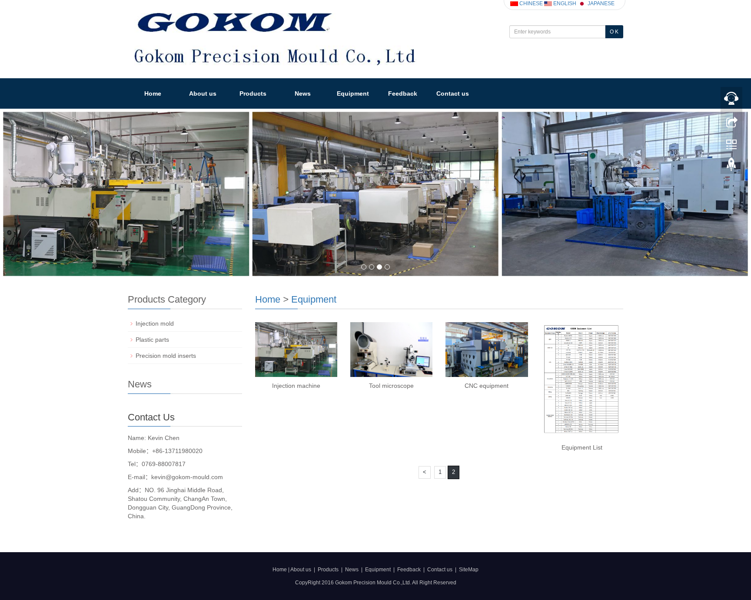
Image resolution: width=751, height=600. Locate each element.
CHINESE (530, 3)
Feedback (402, 93)
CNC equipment (486, 385)
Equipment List (582, 447)
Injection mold (155, 323)
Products (252, 93)
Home (152, 93)
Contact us (452, 93)
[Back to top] (731, 166)
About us (202, 93)
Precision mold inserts (166, 355)
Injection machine (296, 385)
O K (614, 32)
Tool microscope (391, 385)
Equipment (353, 93)
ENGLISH (564, 3)
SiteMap (469, 570)
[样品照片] (375, 194)
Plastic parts (152, 339)
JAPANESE (600, 3)
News (303, 93)
